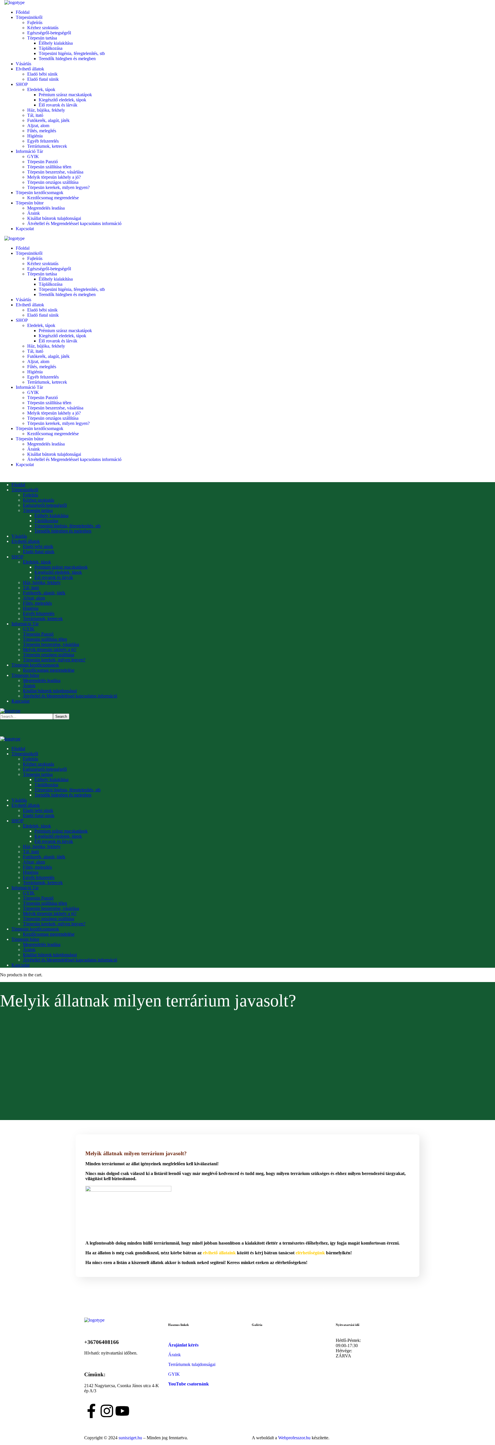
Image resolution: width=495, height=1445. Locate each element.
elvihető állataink (219, 1252)
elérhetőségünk (310, 1252)
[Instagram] (107, 1411)
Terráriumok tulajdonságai (191, 1364)
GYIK (174, 1374)
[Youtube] (122, 1411)
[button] (131, 1288)
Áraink (174, 1354)
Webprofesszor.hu (294, 1437)
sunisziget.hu (130, 1437)
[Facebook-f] (91, 1411)
